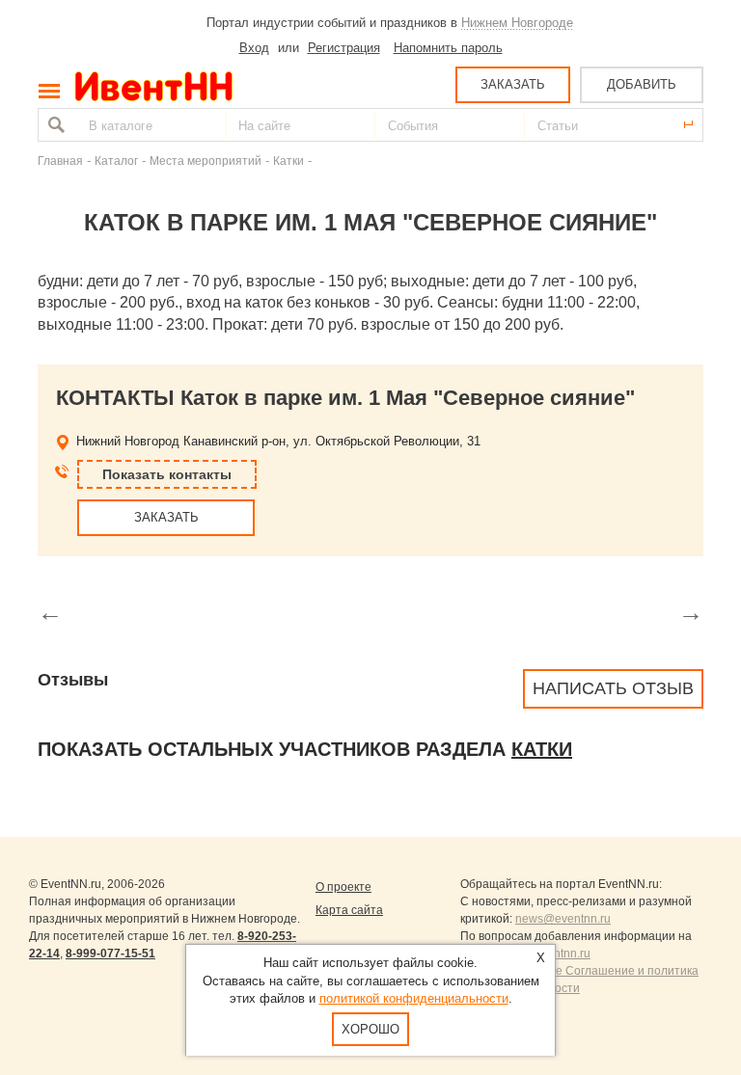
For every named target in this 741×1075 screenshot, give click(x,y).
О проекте (343, 887)
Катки (288, 160)
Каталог (116, 160)
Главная (60, 160)
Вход (254, 47)
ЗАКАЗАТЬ (512, 84)
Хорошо (370, 1029)
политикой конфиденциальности (413, 998)
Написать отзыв (613, 688)
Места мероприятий (205, 160)
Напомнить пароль (448, 47)
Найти (54, 125)
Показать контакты (167, 474)
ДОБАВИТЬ (641, 84)
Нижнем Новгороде (517, 22)
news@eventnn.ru (563, 919)
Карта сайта (349, 910)
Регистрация (344, 47)
